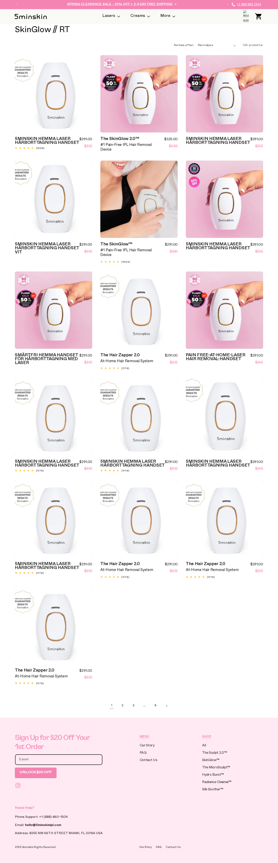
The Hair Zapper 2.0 (120, 356)
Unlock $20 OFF (36, 773)
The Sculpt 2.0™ (214, 753)
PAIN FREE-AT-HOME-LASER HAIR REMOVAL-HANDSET (215, 358)
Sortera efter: (184, 45)
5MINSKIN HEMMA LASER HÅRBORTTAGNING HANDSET (47, 141)
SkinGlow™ (210, 760)
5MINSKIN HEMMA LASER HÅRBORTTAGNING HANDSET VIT (47, 249)
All (204, 746)
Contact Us (148, 760)
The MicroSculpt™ (216, 768)
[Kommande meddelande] (227, 4)
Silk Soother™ (212, 790)
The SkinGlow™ (116, 245)
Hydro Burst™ (213, 775)
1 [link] (111, 706)
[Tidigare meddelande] (16, 4)
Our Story (147, 746)
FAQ (143, 753)
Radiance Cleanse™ (216, 782)
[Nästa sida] (166, 705)
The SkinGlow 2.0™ (119, 139)
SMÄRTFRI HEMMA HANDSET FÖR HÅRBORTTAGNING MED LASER (46, 359)
